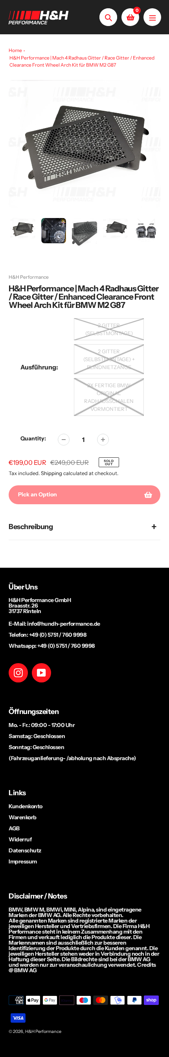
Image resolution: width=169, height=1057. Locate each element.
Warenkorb (23, 817)
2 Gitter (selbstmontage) (109, 329)
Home (15, 50)
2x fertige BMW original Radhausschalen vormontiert (109, 397)
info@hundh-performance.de (63, 623)
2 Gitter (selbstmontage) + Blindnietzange (109, 359)
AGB (14, 828)
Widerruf (20, 839)
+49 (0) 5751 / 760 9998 (57, 634)
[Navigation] (152, 17)
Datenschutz (25, 850)
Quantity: (33, 438)
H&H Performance (29, 277)
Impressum (23, 861)
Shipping (51, 473)
